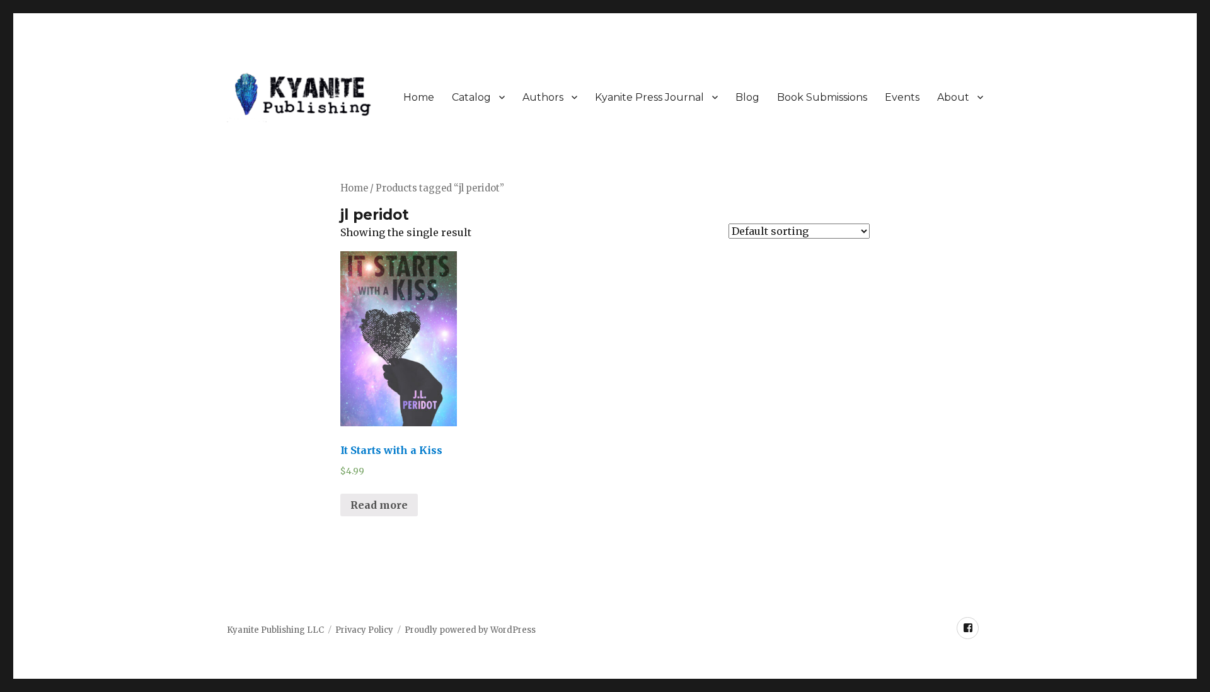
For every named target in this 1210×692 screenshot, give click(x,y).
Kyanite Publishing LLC (275, 630)
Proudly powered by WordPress (470, 630)
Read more (379, 505)
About (953, 97)
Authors (542, 97)
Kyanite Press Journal (649, 97)
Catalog (471, 97)
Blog (747, 97)
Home (418, 97)
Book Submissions (822, 97)
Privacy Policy (364, 630)
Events (902, 97)
